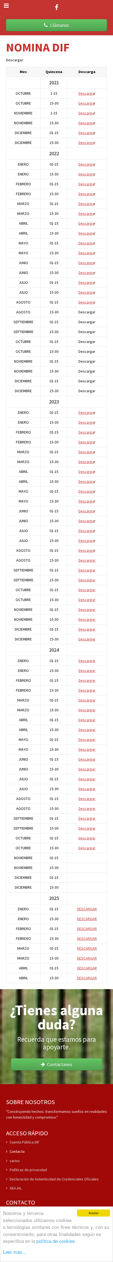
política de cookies (55, 1240)
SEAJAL (16, 1188)
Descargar (86, 560)
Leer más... (14, 1251)
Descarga (86, 93)
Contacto (17, 1151)
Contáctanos (59, 1064)
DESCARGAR (87, 908)
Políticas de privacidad (28, 1169)
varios (15, 1160)
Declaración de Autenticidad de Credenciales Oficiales (54, 1179)
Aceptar (93, 1213)
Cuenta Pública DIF (24, 1142)
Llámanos (59, 25)
